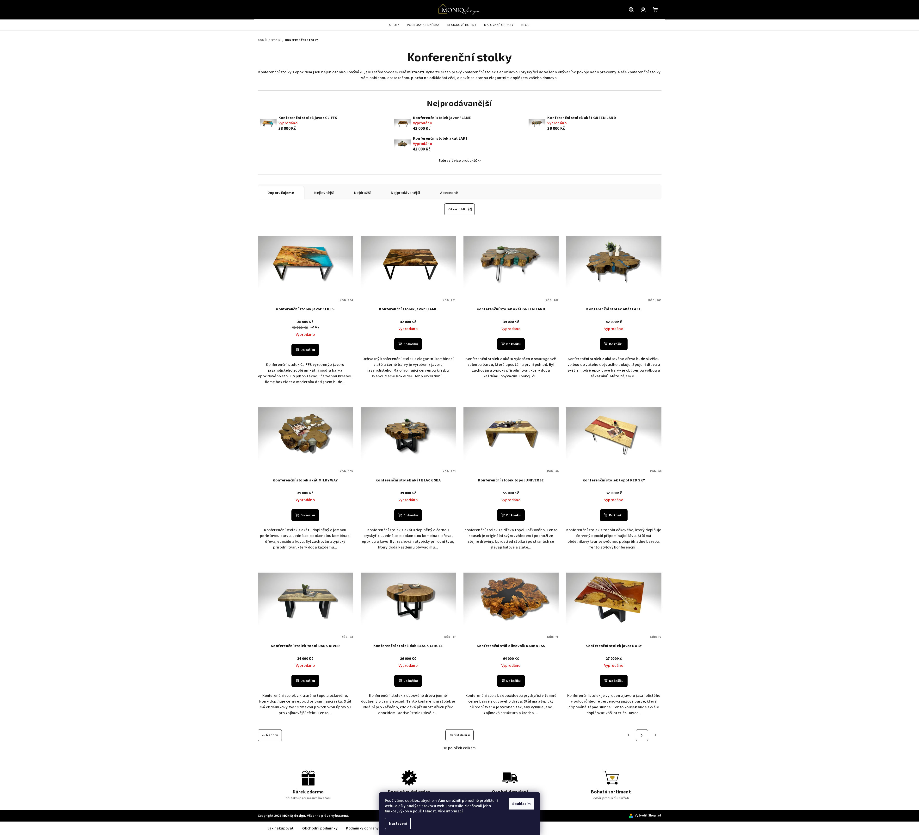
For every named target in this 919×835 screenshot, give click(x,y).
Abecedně (449, 192)
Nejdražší (362, 192)
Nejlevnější (324, 192)
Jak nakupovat (280, 828)
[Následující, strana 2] (642, 735)
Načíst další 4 (459, 735)
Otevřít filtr (457, 209)
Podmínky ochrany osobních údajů (376, 828)
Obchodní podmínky (320, 828)
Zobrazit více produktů (457, 160)
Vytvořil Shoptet (648, 815)
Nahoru (272, 735)
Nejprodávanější (405, 192)
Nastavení (398, 823)
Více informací (450, 811)
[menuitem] (394, 25)
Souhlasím (521, 803)
